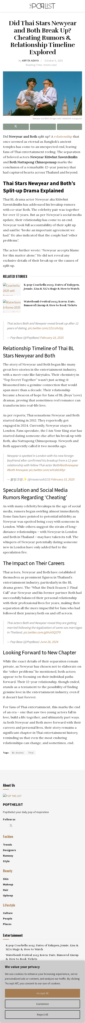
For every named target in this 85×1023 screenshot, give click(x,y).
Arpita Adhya (30, 60)
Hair (5, 890)
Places (7, 924)
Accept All (42, 993)
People (7, 918)
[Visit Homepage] (42, 6)
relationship (63, 136)
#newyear (21, 470)
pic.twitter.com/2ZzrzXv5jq (45, 328)
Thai (31, 752)
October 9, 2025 (53, 60)
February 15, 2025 (62, 479)
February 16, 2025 (51, 337)
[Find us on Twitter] (10, 825)
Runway (8, 855)
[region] (42, 991)
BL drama (18, 752)
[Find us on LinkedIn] (30, 825)
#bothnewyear (68, 465)
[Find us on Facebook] (4, 825)
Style (6, 861)
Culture (8, 913)
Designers (9, 850)
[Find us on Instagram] (17, 825)
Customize (42, 1004)
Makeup (8, 884)
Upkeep (8, 895)
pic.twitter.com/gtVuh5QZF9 (41, 632)
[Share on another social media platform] (69, 127)
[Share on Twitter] (16, 127)
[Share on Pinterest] (43, 127)
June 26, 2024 (49, 642)
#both (11, 470)
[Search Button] (80, 6)
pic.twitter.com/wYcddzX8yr (47, 470)
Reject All (42, 1014)
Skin (5, 879)
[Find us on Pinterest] (24, 825)
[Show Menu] (4, 6)
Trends (7, 844)
